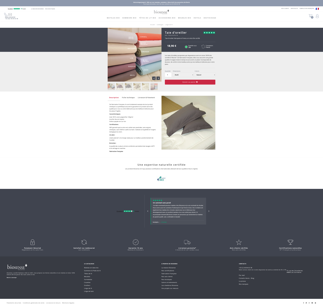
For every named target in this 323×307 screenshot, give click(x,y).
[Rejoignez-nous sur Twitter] (306, 303)
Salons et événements (169, 282)
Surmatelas (88, 279)
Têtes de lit (88, 274)
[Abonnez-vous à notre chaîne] (312, 303)
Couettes (87, 282)
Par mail (242, 275)
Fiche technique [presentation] (128, 98)
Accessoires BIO (167, 18)
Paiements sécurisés (14, 303)
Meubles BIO (184, 18)
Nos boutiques (50, 9)
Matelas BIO (113, 18)
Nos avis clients (167, 276)
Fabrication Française (307, 8)
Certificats (294, 8)
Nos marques (243, 284)
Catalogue (160, 24)
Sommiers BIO (129, 18)
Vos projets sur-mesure (170, 288)
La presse (242, 281)
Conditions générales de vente (33, 303)
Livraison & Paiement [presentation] (146, 98)
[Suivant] (208, 211)
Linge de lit (169, 24)
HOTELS (197, 18)
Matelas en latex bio (91, 268)
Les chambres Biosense (170, 285)
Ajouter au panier (189, 82)
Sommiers (87, 271)
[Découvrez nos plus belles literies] (309, 303)
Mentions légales (68, 303)
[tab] (114, 98)
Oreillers (87, 285)
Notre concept (12, 277)
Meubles (87, 276)
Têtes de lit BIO (147, 18)
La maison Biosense (37, 9)
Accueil (152, 24)
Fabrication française (169, 274)
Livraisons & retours (53, 303)
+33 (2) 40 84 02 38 (245, 268)
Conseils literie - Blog (246, 278)
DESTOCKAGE (210, 18)
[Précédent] (147, 211)
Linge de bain (89, 291)
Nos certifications (168, 271)
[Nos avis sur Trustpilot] (315, 303)
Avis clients (285, 8)
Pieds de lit (97, 271)
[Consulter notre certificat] (161, 179)
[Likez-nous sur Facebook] (303, 303)
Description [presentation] (114, 98)
